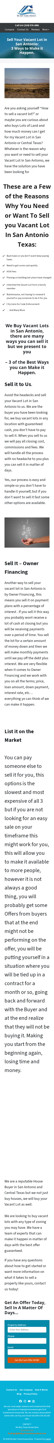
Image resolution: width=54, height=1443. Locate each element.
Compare (9, 29)
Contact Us (22, 29)
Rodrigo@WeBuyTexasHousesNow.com (27, 1433)
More (45, 29)
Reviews (35, 29)
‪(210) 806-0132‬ (27, 1430)
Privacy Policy (30, 1393)
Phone (11, 1336)
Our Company (26, 1389)
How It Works (41, 1389)
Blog (19, 1393)
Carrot (48, 1439)
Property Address (17, 1325)
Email (11, 1347)
